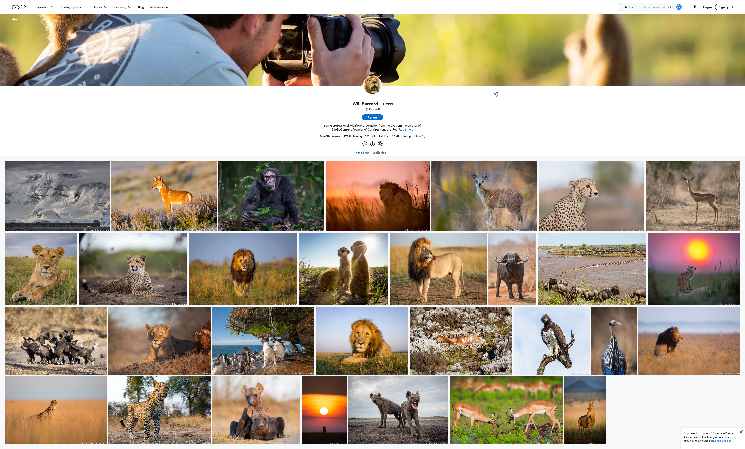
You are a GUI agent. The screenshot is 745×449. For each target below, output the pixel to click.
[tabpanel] (372, 302)
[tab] (361, 152)
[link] (57, 196)
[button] (679, 7)
